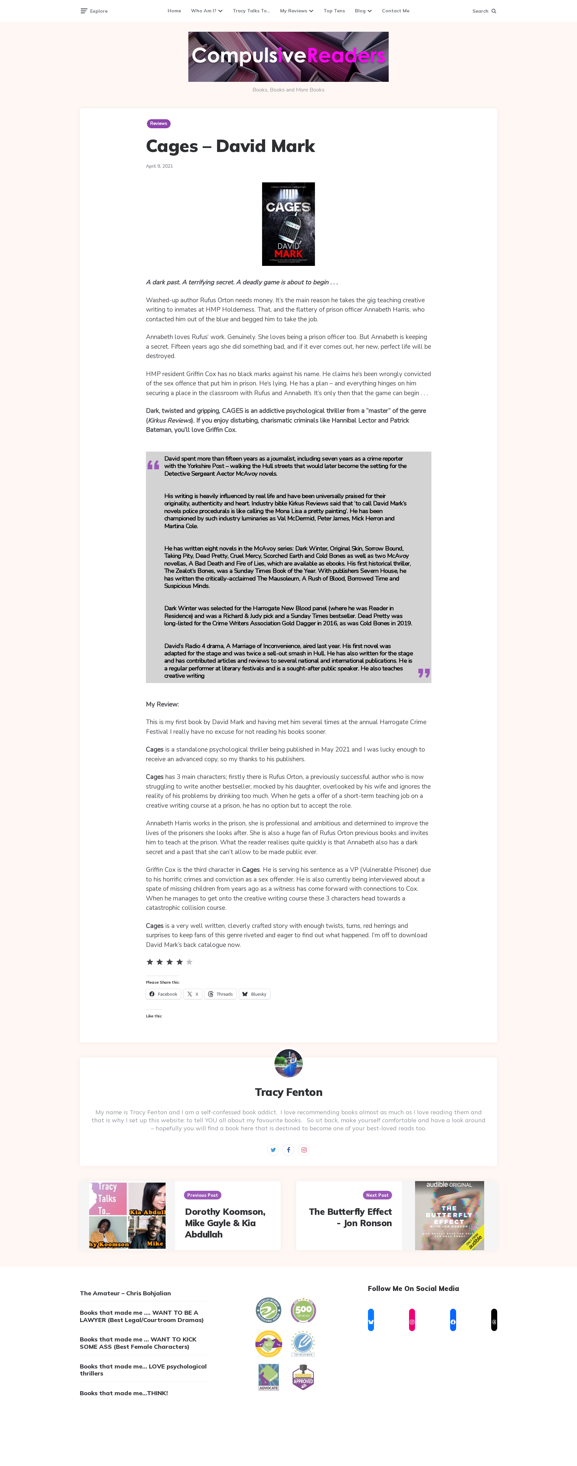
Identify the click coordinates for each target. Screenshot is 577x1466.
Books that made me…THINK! (124, 1393)
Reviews (158, 124)
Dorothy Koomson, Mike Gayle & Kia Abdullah (225, 1223)
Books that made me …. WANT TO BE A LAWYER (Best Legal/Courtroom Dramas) (142, 1316)
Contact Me (395, 11)
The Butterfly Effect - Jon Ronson (350, 1217)
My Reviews (293, 11)
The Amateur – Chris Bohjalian (125, 1293)
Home (174, 11)
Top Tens (334, 11)
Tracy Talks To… (251, 11)
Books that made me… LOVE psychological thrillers (143, 1369)
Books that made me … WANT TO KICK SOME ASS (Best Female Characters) (138, 1342)
